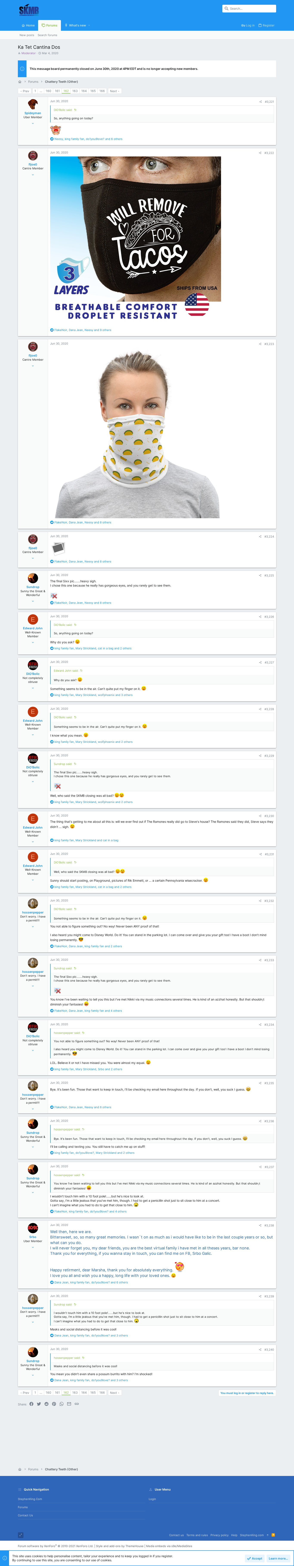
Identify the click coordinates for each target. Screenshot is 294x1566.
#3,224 (269, 536)
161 (57, 91)
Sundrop (32, 587)
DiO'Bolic (33, 674)
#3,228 (269, 709)
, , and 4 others (88, 1010)
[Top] (267, 1535)
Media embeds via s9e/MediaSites (169, 1546)
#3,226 (269, 616)
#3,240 (269, 1349)
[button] (89, 25)
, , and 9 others (82, 330)
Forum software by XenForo (55, 1546)
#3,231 (269, 854)
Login (152, 1499)
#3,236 (269, 1121)
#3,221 (269, 101)
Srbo (32, 1237)
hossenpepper (33, 912)
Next (113, 91)
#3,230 (269, 816)
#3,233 (269, 960)
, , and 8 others (82, 522)
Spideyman (33, 113)
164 (84, 91)
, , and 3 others (93, 695)
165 (93, 91)
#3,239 (269, 1296)
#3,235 (269, 1083)
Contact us (25, 1515)
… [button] (41, 91)
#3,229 (269, 755)
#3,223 (269, 344)
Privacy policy (219, 1535)
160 (48, 91)
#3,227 (269, 662)
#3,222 (269, 153)
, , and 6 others (88, 139)
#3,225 (269, 575)
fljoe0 (33, 164)
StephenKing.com (30, 1499)
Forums (23, 1507)
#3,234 (269, 1024)
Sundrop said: (63, 764)
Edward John (33, 628)
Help (234, 1535)
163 (75, 91)
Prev (26, 91)
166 (102, 91)
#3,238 (269, 1225)
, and (86, 840)
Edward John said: (66, 670)
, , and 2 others (93, 648)
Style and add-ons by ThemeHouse (120, 1546)
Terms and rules (197, 1535)
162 (66, 91)
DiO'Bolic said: (63, 110)
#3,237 (269, 1167)
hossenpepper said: (67, 1032)
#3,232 (269, 901)
